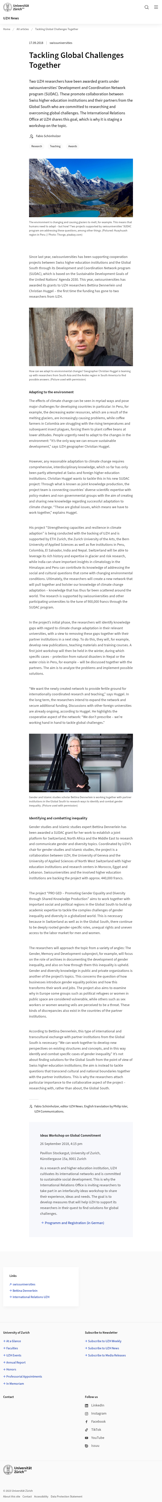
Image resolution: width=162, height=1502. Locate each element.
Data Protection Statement (66, 1497)
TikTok (96, 1429)
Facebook (98, 1421)
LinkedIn (97, 1405)
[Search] (146, 7)
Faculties (12, 1348)
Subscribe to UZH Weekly (104, 1341)
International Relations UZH (31, 1297)
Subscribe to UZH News (103, 1348)
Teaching (55, 146)
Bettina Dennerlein (25, 1291)
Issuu (95, 1445)
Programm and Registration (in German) (74, 1223)
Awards (72, 146)
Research (36, 146)
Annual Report (15, 1362)
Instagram (98, 1413)
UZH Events (13, 1355)
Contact (27, 1497)
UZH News (11, 18)
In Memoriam (15, 1384)
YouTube (97, 1437)
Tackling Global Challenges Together (56, 29)
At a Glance (13, 1341)
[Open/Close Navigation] (156, 7)
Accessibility (41, 1497)
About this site (11, 1497)
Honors (11, 1369)
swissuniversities (24, 1284)
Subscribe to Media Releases (107, 1355)
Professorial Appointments (24, 1376)
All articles (23, 29)
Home (6, 29)
